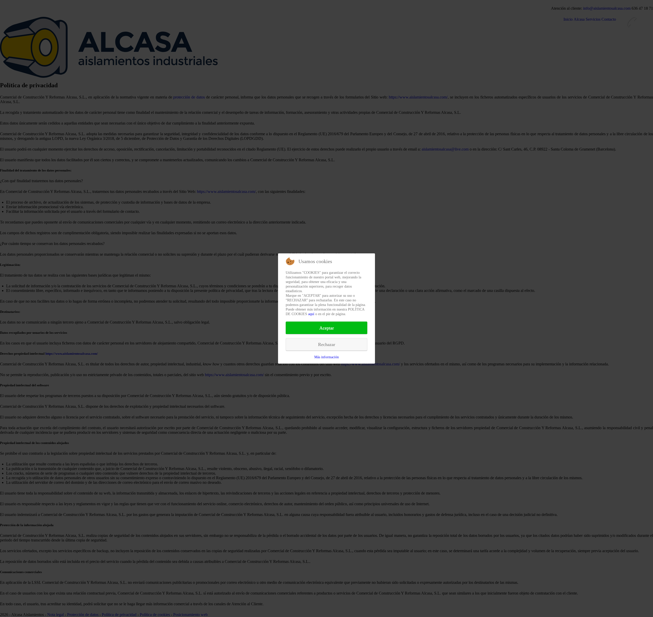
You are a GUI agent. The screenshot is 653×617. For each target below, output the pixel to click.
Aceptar (326, 327)
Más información (326, 357)
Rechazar (326, 344)
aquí (311, 314)
